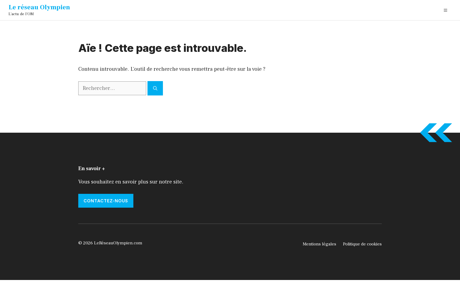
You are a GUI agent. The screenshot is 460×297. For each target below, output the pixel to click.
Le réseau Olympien (39, 7)
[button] (445, 10)
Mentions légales (319, 244)
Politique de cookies (362, 244)
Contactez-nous (106, 200)
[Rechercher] (155, 88)
